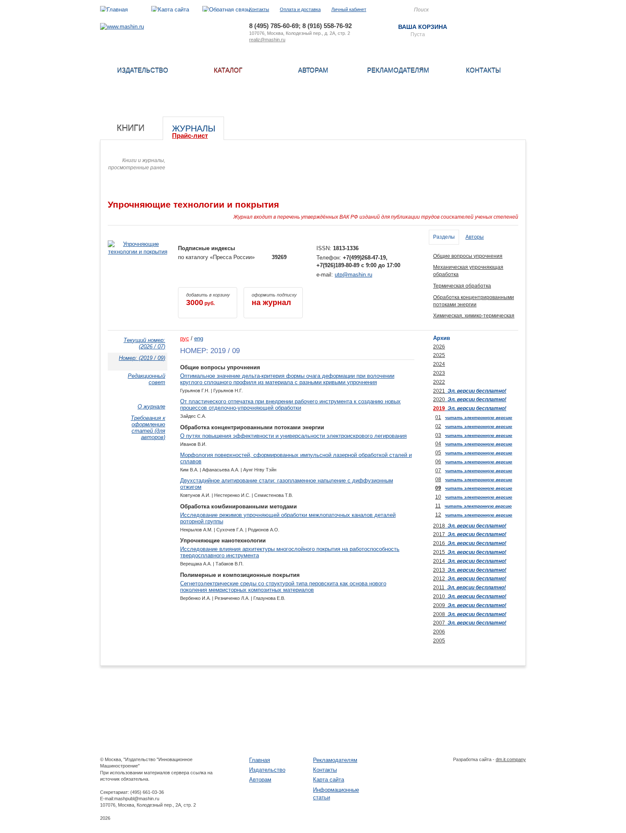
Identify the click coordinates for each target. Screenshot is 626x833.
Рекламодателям (398, 70)
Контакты (259, 9)
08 (438, 479)
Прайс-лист (190, 135)
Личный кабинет (348, 9)
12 (438, 515)
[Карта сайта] (170, 9)
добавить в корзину (208, 299)
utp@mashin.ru (353, 274)
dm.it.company (511, 759)
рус (184, 338)
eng (198, 338)
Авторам (313, 70)
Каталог (228, 70)
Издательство (142, 70)
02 (438, 426)
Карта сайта (328, 779)
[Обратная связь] (226, 9)
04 (438, 444)
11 (438, 506)
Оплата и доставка (300, 9)
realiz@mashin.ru (267, 39)
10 (438, 497)
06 (438, 462)
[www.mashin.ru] (122, 26)
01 (438, 417)
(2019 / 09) (142, 358)
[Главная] (114, 9)
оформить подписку (274, 299)
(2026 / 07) (144, 343)
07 (438, 471)
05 (438, 453)
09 (438, 488)
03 (438, 435)
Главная (259, 760)
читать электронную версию (478, 417)
